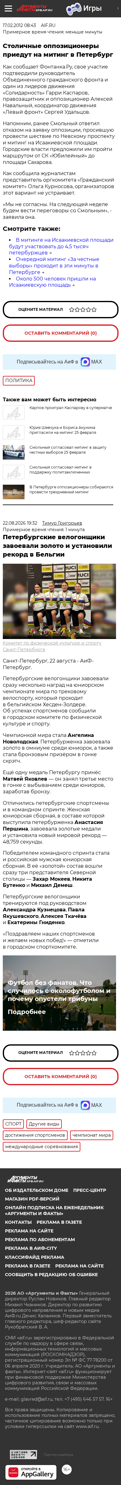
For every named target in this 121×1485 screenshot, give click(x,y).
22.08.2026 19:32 (20, 523)
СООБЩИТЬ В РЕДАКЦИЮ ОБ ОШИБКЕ (51, 1274)
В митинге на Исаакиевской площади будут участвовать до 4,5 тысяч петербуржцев (61, 246)
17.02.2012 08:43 (19, 25)
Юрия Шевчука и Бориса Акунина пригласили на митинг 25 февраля (62, 430)
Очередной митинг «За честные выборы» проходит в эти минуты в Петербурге (54, 265)
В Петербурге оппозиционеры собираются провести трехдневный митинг (71, 489)
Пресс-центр (89, 1190)
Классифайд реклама (34, 1257)
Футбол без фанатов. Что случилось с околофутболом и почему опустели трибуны (59, 990)
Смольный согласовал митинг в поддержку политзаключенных (60, 469)
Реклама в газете (59, 1222)
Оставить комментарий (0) (61, 333)
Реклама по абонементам (40, 1239)
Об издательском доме (36, 1190)
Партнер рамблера (58, 1454)
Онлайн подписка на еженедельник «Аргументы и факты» (54, 1210)
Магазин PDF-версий (32, 1199)
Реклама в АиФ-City (31, 1248)
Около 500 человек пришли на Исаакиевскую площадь (52, 282)
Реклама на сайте (29, 1231)
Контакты (18, 1222)
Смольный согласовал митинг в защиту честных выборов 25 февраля (67, 450)
